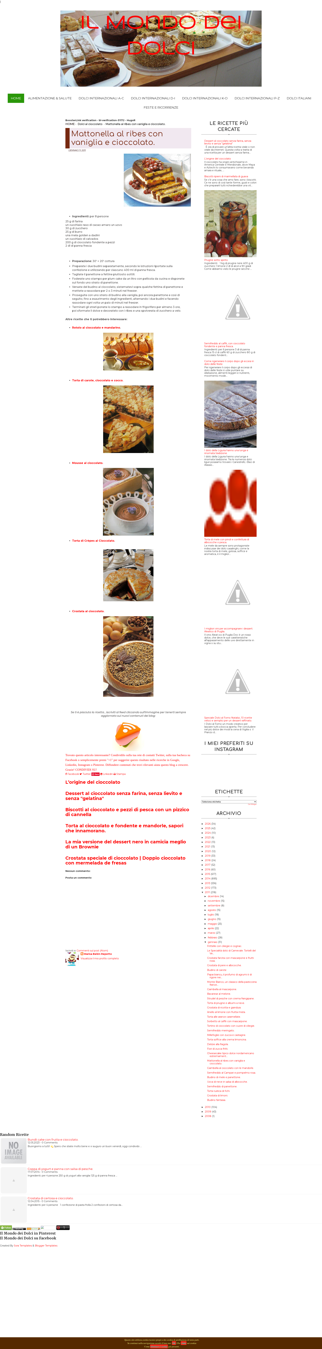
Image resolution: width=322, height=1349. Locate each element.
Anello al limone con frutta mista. (226, 1012)
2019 (208, 855)
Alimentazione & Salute (50, 98)
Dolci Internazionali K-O (205, 98)
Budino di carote (216, 970)
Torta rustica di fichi (218, 1091)
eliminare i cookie (159, 1346)
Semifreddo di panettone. (222, 1086)
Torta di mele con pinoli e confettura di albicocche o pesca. (226, 541)
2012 (208, 887)
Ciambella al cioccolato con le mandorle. (230, 1068)
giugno (212, 919)
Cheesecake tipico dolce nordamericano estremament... (230, 1055)
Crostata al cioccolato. (88, 611)
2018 (208, 860)
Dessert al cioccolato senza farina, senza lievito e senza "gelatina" (123, 796)
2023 (208, 837)
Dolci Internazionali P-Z (257, 98)
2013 (208, 883)
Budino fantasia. (216, 1100)
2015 (208, 874)
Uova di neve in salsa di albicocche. (227, 1081)
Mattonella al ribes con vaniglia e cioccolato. (226, 1062)
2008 (208, 1116)
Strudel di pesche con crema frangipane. (230, 998)
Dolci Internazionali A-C (101, 98)
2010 (208, 1107)
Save (97, 774)
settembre (214, 905)
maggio (213, 923)
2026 (208, 823)
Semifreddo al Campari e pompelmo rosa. (231, 1072)
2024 (208, 832)
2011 (208, 892)
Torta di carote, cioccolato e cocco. (97, 380)
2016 (208, 869)
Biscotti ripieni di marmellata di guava (226, 176)
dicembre (214, 896)
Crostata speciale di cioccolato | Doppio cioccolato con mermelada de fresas (125, 860)
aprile (211, 928)
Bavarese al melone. (219, 993)
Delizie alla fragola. (217, 1044)
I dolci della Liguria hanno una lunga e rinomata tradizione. (226, 452)
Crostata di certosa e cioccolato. (50, 1198)
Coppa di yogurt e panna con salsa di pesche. (60, 1169)
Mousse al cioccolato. (87, 463)
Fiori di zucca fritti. (217, 1048)
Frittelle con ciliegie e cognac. (224, 946)
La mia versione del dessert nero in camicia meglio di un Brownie (125, 844)
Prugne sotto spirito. (216, 260)
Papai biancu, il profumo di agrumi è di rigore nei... (229, 976)
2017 (208, 864)
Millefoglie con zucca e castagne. (226, 1035)
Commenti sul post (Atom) (92, 950)
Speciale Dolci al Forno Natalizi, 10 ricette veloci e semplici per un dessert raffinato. (228, 719)
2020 (208, 851)
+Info (183, 1343)
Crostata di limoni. (217, 1095)
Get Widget (252, 804)
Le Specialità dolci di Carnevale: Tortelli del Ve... (231, 952)
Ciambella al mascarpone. (222, 989)
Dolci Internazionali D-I (153, 98)
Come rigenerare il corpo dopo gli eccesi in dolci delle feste (229, 363)
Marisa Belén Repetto (98, 953)
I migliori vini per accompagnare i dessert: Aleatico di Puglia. (228, 630)
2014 (208, 878)
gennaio (213, 942)
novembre (214, 900)
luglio (211, 914)
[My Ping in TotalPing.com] (19, 1229)
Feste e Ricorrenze (161, 107)
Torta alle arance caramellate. (224, 1016)
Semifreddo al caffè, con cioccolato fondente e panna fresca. (224, 345)
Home (16, 98)
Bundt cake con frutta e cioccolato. (53, 1139)
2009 (208, 1111)
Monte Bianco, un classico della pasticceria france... (232, 983)
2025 (208, 828)
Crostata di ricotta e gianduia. (224, 1007)
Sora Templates (23, 1245)
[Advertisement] (94, 176)
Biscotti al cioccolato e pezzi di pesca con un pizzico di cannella (127, 812)
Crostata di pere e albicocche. (224, 965)
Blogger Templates (46, 1245)
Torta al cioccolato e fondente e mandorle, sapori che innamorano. (124, 828)
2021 (208, 846)
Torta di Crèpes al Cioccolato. (93, 540)
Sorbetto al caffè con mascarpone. (227, 1021)
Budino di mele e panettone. (224, 1077)
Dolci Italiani (299, 98)
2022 (208, 842)
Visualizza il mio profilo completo (100, 958)
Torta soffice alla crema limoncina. (227, 1039)
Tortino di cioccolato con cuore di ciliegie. (231, 1025)
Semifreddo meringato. (220, 1030)
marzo (212, 932)
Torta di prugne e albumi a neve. (226, 1003)
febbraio (213, 937)
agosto (212, 910)
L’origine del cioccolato (92, 782)
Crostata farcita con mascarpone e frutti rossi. (230, 959)
